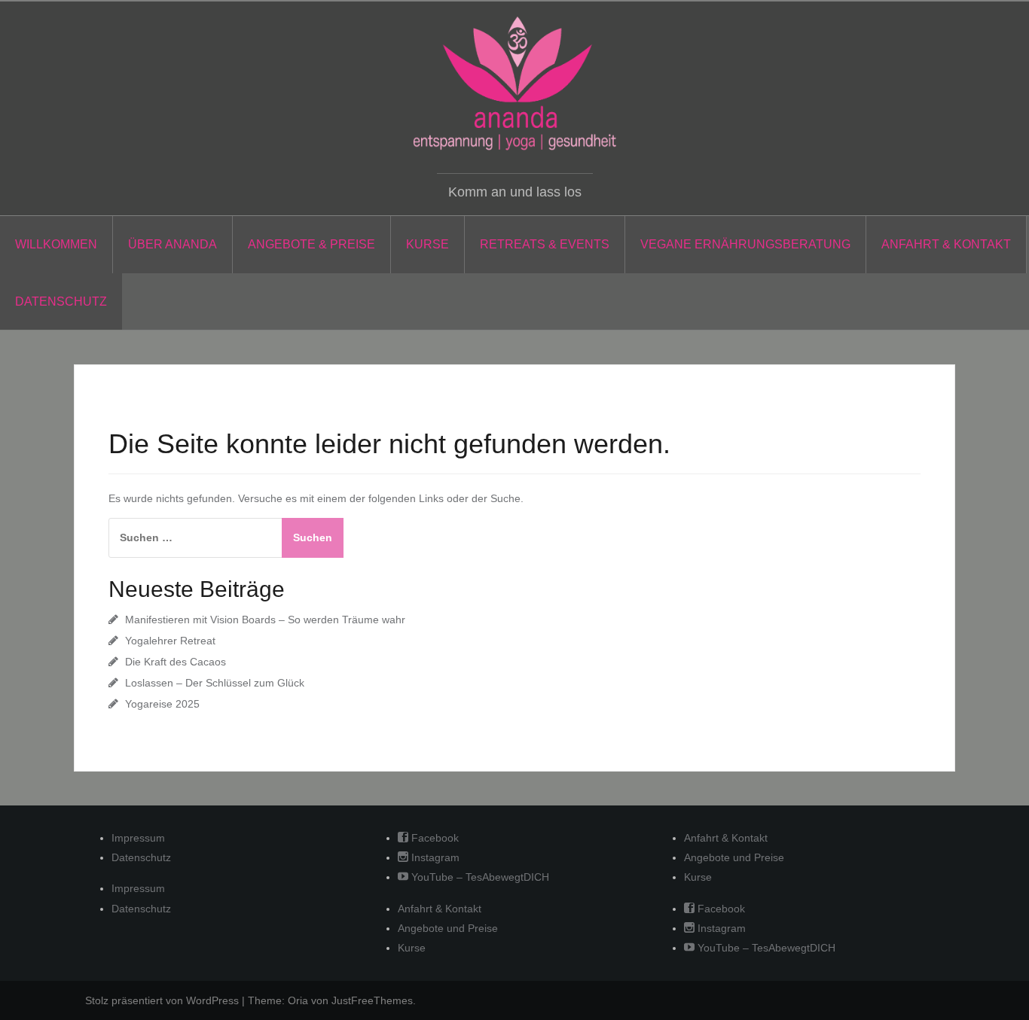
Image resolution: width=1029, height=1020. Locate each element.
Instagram (434, 857)
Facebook (433, 838)
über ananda (172, 244)
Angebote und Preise (448, 928)
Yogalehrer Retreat (170, 641)
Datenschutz (61, 301)
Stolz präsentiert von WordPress (162, 1000)
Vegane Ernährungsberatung (745, 244)
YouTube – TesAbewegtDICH (478, 877)
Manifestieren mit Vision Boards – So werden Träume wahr (265, 620)
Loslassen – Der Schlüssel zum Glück (214, 683)
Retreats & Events (544, 244)
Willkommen (56, 244)
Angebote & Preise (311, 244)
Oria (298, 1000)
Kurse (427, 244)
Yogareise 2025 (162, 704)
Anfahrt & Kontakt (946, 244)
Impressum (138, 838)
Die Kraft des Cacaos (175, 662)
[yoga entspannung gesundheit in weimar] (514, 84)
